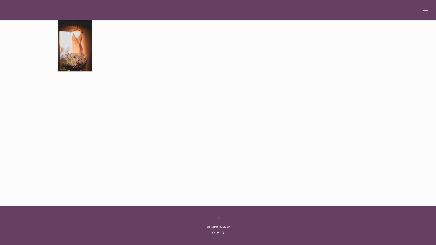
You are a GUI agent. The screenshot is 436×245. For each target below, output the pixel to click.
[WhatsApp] (213, 232)
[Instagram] (222, 232)
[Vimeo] (218, 232)
